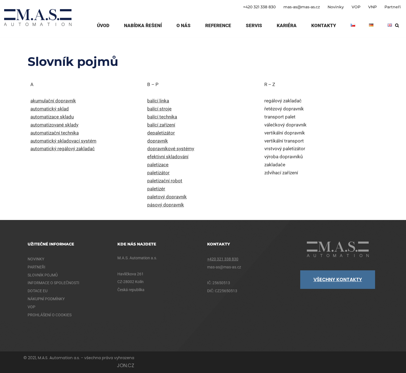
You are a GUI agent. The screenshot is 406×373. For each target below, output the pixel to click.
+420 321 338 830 (259, 7)
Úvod (103, 25)
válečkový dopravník (285, 125)
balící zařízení (161, 125)
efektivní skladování (167, 156)
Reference (218, 25)
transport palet (280, 117)
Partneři (392, 7)
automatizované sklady (54, 125)
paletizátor (158, 172)
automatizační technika (54, 133)
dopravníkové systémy (170, 148)
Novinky (336, 7)
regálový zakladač (283, 100)
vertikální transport (284, 141)
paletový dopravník (167, 197)
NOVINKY (36, 259)
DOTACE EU (38, 291)
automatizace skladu (52, 117)
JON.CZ (125, 365)
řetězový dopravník (284, 109)
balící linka (158, 100)
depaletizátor (161, 133)
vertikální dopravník (284, 133)
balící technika (162, 117)
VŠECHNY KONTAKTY (337, 279)
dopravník (157, 141)
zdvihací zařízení (281, 172)
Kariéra (287, 25)
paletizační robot (164, 180)
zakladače (274, 164)
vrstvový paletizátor (284, 148)
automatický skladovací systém (63, 141)
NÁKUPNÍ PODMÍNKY (46, 299)
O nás (183, 25)
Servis (254, 25)
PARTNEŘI (36, 267)
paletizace (157, 164)
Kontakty (323, 25)
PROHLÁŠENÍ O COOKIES (50, 315)
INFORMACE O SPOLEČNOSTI (53, 283)
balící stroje (159, 109)
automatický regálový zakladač (62, 148)
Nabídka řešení (143, 25)
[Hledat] (397, 25)
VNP (372, 7)
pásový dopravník (165, 205)
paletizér (156, 188)
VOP (356, 7)
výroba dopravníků (283, 156)
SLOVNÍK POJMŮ (43, 275)
